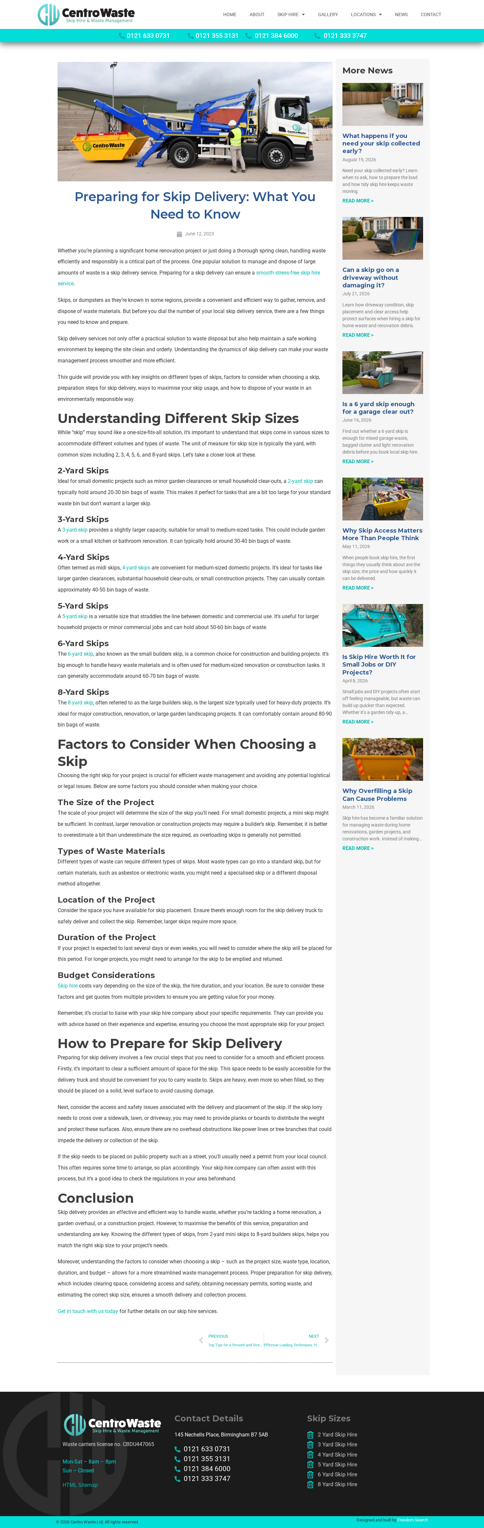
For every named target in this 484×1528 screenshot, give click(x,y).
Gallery (328, 14)
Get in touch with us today (88, 1311)
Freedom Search (412, 1519)
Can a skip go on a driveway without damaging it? (370, 277)
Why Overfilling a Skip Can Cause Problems (377, 794)
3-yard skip (75, 530)
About (257, 14)
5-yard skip (75, 616)
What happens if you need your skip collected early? (381, 143)
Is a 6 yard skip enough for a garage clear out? (378, 408)
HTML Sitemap (80, 1485)
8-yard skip (80, 702)
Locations (363, 14)
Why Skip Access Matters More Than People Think (382, 534)
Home (229, 14)
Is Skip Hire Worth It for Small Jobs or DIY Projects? (379, 664)
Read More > (358, 201)
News (401, 14)
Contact (431, 14)
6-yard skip (80, 654)
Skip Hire (288, 14)
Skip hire (68, 986)
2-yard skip (299, 481)
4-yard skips (136, 568)
